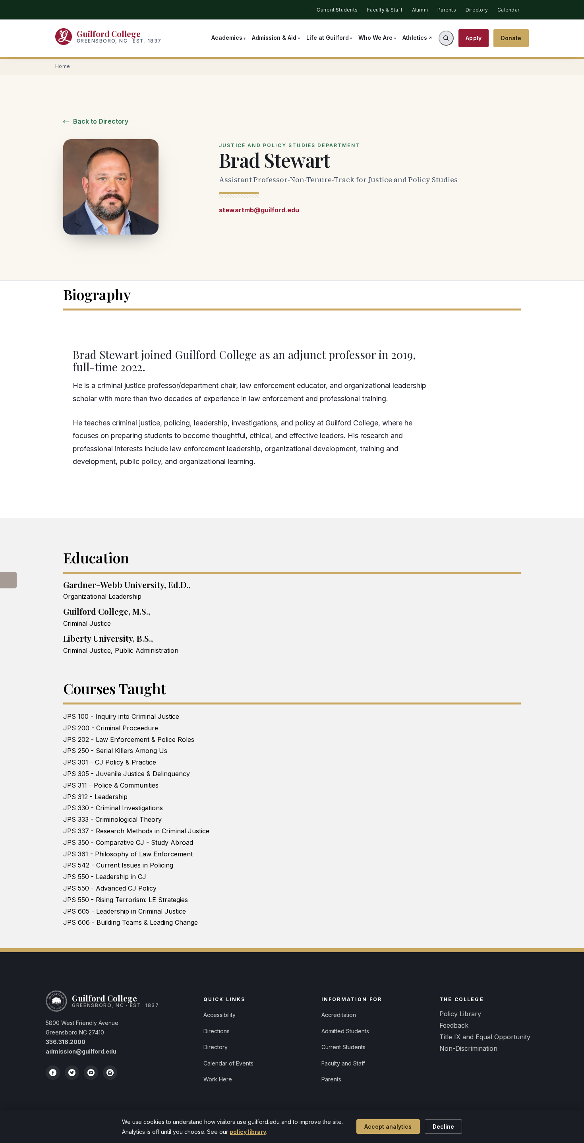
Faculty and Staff (343, 1063)
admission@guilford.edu (81, 1051)
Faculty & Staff (384, 10)
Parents (446, 10)
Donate (511, 38)
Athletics (414, 37)
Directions (216, 1031)
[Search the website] (446, 38)
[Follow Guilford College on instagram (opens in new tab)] (110, 1072)
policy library (248, 1131)
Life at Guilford (327, 37)
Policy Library (460, 1014)
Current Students (337, 10)
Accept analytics (388, 1126)
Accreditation (338, 1014)
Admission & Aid (274, 37)
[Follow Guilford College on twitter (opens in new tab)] (72, 1072)
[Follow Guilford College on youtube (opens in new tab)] (91, 1072)
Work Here (217, 1079)
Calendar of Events (228, 1063)
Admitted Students (345, 1031)
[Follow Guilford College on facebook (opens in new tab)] (53, 1072)
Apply (474, 38)
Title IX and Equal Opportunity (484, 1037)
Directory (477, 10)
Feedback (453, 1025)
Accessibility (219, 1014)
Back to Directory (100, 121)
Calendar (508, 10)
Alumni (420, 10)
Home (62, 66)
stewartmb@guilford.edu (259, 210)
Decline (443, 1126)
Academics (226, 37)
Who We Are (375, 37)
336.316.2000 (65, 1041)
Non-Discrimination (468, 1048)
